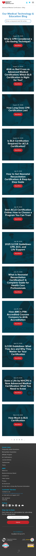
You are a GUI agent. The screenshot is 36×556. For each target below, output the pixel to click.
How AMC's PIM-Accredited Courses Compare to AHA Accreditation (18, 315)
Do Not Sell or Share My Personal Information (16, 486)
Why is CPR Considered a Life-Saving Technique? (18, 40)
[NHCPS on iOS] (19, 506)
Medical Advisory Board (9, 473)
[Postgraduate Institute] (9, 539)
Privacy (4, 481)
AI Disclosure (6, 483)
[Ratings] (28, 539)
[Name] (33, 2)
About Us (5, 470)
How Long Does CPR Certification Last (18, 109)
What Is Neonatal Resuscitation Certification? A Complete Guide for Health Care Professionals (18, 281)
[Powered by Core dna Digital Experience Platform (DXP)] (18, 552)
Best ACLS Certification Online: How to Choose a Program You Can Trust (18, 212)
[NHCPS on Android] (22, 506)
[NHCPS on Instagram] (7, 506)
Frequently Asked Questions (10, 449)
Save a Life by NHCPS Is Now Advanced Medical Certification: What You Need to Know (18, 384)
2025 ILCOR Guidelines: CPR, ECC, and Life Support (18, 247)
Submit (18, 522)
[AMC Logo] (10, 2)
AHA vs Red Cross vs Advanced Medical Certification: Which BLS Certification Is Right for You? (18, 74)
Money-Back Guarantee (9, 452)
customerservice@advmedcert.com (12, 493)
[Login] (26, 2)
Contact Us (5, 476)
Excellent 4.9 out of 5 (18, 534)
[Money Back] (5, 545)
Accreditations (18, 532)
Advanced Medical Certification (11, 7)
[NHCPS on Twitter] (10, 506)
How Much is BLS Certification (18, 419)
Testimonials (6, 462)
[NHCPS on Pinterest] (16, 506)
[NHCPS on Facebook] (3, 506)
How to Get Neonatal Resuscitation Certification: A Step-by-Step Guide (18, 178)
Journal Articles (6, 460)
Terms (4, 465)
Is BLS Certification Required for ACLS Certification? (18, 143)
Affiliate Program (7, 454)
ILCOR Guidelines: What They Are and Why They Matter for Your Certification (18, 350)
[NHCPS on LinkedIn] (13, 506)
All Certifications (7, 457)
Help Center (5, 478)
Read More (18, 45)
